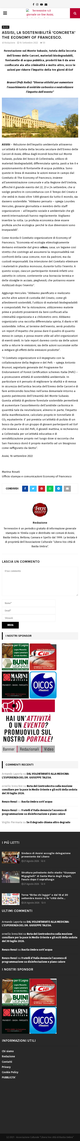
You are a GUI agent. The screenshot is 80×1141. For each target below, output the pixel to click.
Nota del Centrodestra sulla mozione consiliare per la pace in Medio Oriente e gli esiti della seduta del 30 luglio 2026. (39, 790)
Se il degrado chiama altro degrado (48, 822)
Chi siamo (8, 1051)
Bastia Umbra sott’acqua (36, 801)
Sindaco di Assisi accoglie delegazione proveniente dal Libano (46, 855)
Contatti (7, 1061)
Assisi (5, 27)
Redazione (9, 42)
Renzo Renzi (9, 801)
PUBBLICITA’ (9, 1077)
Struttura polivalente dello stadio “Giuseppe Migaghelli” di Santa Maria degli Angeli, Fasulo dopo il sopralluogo (48, 876)
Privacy (6, 1067)
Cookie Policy (10, 1072)
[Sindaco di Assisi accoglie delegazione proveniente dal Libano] (11, 857)
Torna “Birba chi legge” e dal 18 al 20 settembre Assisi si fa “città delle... (44, 896)
